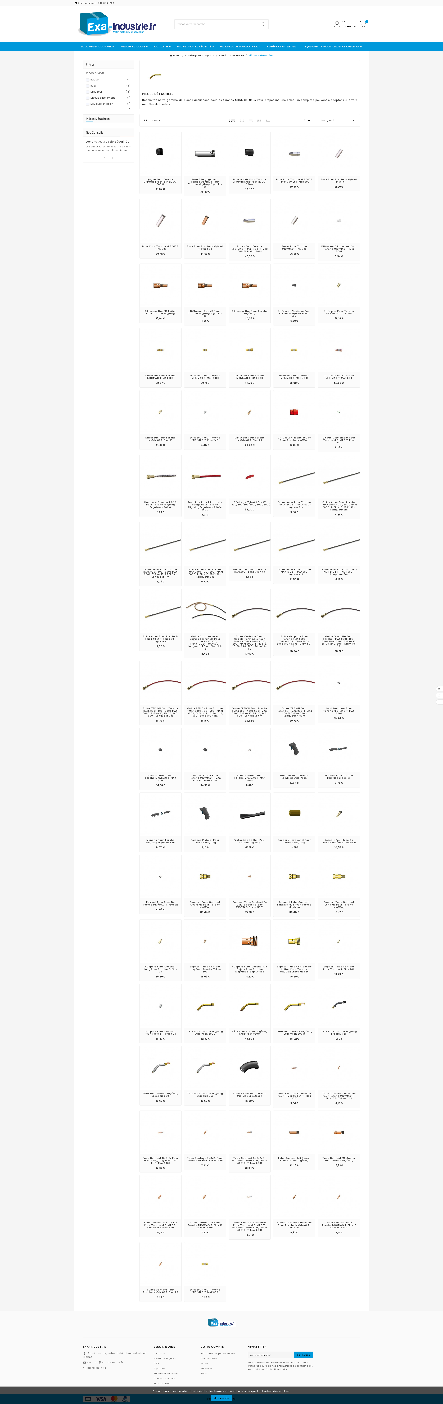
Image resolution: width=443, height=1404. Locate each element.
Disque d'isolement (110, 97)
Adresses (207, 1368)
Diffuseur (110, 91)
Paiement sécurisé (166, 1373)
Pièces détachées (98, 118)
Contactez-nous (164, 1378)
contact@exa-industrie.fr (105, 1362)
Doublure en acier (110, 104)
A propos (159, 1368)
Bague (110, 79)
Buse (110, 85)
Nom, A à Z (338, 120)
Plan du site (161, 1383)
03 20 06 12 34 (96, 1368)
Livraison (159, 1353)
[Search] (264, 24)
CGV (156, 1363)
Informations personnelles (218, 1353)
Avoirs (205, 1363)
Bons (204, 1373)
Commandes (209, 1358)
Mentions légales (165, 1358)
